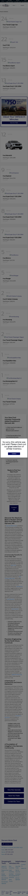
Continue (14, 453)
